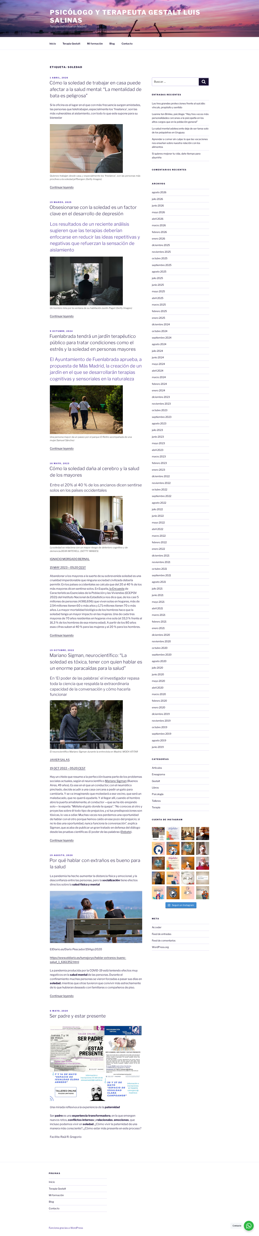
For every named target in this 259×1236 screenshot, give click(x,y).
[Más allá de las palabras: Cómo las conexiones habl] (158, 848)
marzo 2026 (159, 225)
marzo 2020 (159, 694)
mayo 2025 (158, 291)
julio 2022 (157, 509)
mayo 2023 (158, 443)
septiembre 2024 (161, 337)
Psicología (158, 794)
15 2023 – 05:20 (68, 567)
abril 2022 (157, 528)
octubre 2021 (159, 568)
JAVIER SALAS (60, 759)
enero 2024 (158, 390)
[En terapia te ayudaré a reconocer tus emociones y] (187, 892)
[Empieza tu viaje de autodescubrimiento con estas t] (187, 848)
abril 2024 (157, 370)
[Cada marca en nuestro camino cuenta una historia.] (173, 848)
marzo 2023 (159, 456)
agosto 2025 (159, 271)
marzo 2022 (159, 535)
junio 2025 (158, 284)
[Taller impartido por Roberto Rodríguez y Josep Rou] (187, 833)
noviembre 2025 (161, 251)
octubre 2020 (160, 647)
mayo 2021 (158, 601)
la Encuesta (116, 588)
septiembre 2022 (161, 495)
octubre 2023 (159, 410)
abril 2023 (157, 449)
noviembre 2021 (161, 562)
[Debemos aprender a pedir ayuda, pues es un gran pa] (202, 892)
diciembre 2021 (160, 555)
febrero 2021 (159, 621)
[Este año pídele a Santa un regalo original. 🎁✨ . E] (202, 878)
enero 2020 (158, 707)
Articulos (157, 767)
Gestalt (156, 780)
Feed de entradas (161, 933)
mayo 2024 (158, 363)
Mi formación (95, 43)
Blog (112, 43)
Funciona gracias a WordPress (66, 1227)
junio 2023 (158, 436)
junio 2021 (158, 595)
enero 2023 (158, 469)
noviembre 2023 (161, 403)
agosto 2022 (159, 502)
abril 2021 (157, 608)
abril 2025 (157, 298)
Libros (155, 787)
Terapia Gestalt (71, 43)
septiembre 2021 (161, 575)
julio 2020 (157, 667)
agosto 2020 (159, 661)
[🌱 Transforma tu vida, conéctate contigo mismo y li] (158, 892)
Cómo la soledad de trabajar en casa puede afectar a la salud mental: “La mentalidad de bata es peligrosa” (95, 89)
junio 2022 (158, 515)
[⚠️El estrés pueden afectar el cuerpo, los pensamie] (173, 878)
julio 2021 (157, 588)
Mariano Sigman (116, 781)
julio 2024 (157, 350)
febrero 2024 (159, 383)
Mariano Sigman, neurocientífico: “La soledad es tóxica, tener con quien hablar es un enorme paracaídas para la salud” (96, 662)
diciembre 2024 (161, 324)
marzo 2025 (159, 304)
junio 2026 (158, 205)
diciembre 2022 (161, 476)
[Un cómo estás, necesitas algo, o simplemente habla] (158, 878)
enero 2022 (158, 548)
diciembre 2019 (161, 713)
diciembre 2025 (161, 245)
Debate (126, 832)
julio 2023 (157, 429)
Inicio (53, 43)
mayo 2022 (158, 522)
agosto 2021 (159, 581)
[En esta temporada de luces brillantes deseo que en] (187, 878)
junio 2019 (158, 746)
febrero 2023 (159, 462)
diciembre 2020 (161, 634)
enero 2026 (158, 238)
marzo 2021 (158, 614)
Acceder (156, 927)
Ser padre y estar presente (78, 1016)
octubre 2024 (159, 331)
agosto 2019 (159, 740)
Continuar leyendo (62, 187)
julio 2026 (157, 198)
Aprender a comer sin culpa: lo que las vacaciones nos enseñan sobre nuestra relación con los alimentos (180, 143)
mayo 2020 (158, 680)
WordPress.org (160, 947)
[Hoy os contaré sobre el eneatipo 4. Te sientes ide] (202, 848)
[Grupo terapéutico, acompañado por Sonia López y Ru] (173, 833)
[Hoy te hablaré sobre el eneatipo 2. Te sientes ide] (202, 863)
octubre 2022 (159, 489)
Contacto (127, 43)
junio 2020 (158, 674)
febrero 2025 (159, 311)
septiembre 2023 (161, 416)
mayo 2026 (158, 212)
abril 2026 (157, 218)
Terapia (156, 807)
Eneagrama (158, 774)
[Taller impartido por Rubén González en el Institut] (158, 833)
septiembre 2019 (161, 733)
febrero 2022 (159, 542)
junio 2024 (158, 357)
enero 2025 (158, 317)
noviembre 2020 (161, 641)
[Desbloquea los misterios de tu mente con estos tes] (158, 863)
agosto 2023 (159, 423)
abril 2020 (158, 687)
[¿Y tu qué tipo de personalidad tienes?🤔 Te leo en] (173, 892)
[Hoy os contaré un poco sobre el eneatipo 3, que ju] (202, 833)
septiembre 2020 (162, 654)
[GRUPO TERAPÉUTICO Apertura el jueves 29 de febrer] (173, 863)
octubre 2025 (159, 258)
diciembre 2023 (161, 396)
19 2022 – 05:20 (67, 768)
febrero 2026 (159, 231)
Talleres (156, 800)
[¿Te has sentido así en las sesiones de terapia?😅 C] (187, 863)
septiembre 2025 (161, 264)
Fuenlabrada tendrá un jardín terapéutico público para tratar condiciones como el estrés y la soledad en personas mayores (93, 342)
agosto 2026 (159, 192)
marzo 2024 (159, 377)
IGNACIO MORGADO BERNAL (70, 559)
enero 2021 (158, 628)
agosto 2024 (159, 344)
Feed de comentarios (163, 940)
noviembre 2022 (161, 482)
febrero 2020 (159, 700)
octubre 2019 (159, 727)
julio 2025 (157, 278)
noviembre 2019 (161, 720)
